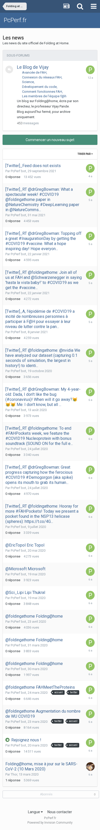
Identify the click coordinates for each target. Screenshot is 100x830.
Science (28, 82)
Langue (34, 812)
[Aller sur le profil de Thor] (90, 766)
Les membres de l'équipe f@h (44, 96)
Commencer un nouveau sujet (50, 140)
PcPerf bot (18, 171)
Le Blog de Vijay (33, 67)
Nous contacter (59, 812)
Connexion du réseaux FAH (42, 77)
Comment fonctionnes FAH (42, 91)
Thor (14, 774)
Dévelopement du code (39, 87)
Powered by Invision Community (50, 822)
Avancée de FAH (34, 72)
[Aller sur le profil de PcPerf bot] (90, 69)
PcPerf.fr (15, 20)
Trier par (84, 154)
